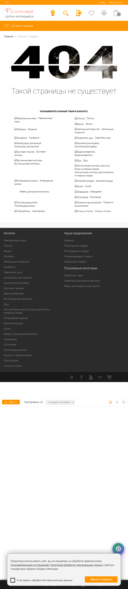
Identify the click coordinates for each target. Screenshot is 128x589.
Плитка (90, 118)
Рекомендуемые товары (78, 256)
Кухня (88, 186)
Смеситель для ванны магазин (82, 280)
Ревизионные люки (33, 120)
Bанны (89, 124)
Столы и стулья (103, 211)
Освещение (95, 191)
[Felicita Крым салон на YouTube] (91, 377)
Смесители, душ (103, 138)
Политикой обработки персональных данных (76, 565)
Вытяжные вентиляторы (27, 163)
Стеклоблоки (38, 211)
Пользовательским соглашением (29, 565)
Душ (85, 160)
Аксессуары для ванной (26, 146)
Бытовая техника (30, 153)
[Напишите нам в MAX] (118, 548)
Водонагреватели (84, 155)
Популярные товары (76, 245)
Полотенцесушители (24, 206)
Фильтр (13, 402)
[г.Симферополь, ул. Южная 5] (53, 13)
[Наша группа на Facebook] (81, 377)
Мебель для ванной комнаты (34, 191)
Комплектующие (104, 181)
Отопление (95, 197)
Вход (102, 2)
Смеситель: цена (73, 275)
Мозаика (32, 129)
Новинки (69, 240)
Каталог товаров (21, 25)
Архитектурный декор (86, 146)
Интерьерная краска (33, 182)
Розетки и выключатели (94, 204)
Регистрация (115, 2)
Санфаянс (34, 138)
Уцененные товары (75, 261)
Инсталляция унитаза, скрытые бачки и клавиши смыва (94, 174)
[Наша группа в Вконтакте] (71, 377)
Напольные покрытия (94, 131)
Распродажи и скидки (76, 251)
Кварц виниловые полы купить (82, 286)
